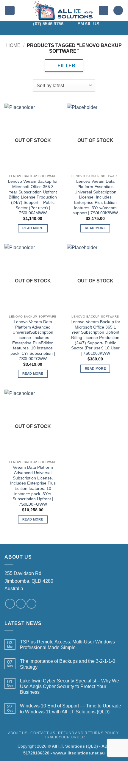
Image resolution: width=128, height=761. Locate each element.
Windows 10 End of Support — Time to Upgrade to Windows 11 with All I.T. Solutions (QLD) (70, 708)
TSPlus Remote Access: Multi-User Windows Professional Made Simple (67, 644)
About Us (18, 733)
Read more (32, 228)
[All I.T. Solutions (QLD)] (63, 10)
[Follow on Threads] (67, 31)
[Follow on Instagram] (44, 31)
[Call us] (31, 604)
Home (13, 45)
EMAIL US (88, 23)
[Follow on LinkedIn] (83, 31)
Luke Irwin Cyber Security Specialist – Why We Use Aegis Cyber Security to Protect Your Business (69, 686)
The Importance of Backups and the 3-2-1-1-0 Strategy (67, 664)
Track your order (65, 737)
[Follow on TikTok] (52, 31)
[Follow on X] (60, 31)
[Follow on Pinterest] (75, 31)
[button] (10, 10)
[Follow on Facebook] (37, 31)
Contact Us (42, 733)
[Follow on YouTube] (91, 31)
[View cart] (118, 10)
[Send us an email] (21, 604)
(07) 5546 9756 (48, 23)
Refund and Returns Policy (88, 733)
